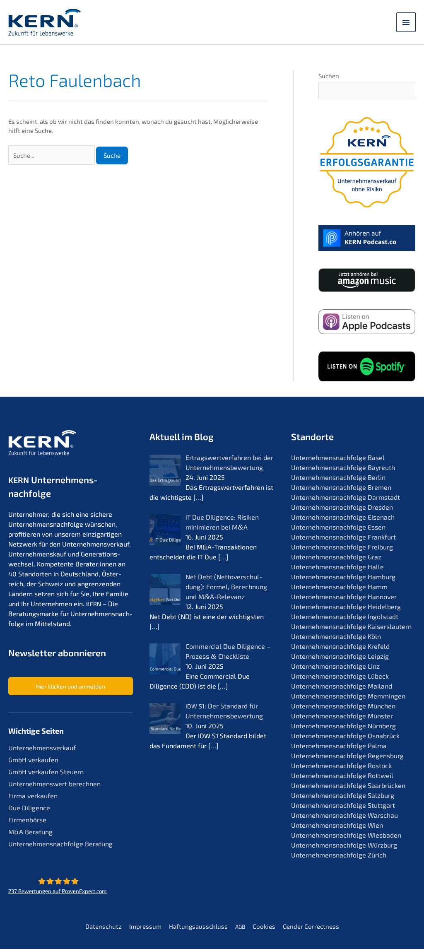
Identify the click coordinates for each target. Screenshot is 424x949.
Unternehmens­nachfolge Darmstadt (345, 497)
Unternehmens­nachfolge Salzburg (342, 795)
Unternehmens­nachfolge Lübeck (340, 676)
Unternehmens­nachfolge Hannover (344, 596)
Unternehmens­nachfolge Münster (342, 716)
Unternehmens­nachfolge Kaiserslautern (351, 626)
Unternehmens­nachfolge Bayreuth (343, 467)
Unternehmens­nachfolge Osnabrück (345, 735)
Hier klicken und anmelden (70, 686)
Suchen (328, 75)
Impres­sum (145, 926)
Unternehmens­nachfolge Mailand (341, 686)
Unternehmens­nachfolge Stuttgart (343, 805)
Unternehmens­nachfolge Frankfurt (343, 537)
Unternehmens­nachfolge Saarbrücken (348, 785)
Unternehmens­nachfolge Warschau (344, 815)
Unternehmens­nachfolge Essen (338, 527)
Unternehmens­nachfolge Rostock (341, 765)
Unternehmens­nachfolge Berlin (338, 477)
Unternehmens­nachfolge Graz (336, 557)
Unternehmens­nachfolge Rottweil (342, 775)
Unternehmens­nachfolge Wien (337, 825)
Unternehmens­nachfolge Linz (335, 666)
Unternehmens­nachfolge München (343, 706)
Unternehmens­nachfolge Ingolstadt (344, 616)
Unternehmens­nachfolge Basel (338, 457)
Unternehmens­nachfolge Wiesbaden (346, 835)
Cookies (264, 926)
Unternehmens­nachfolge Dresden (342, 507)
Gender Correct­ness (311, 926)
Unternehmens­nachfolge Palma (339, 745)
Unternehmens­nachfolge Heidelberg (346, 606)
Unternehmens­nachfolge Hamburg (343, 576)
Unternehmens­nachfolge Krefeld (340, 646)
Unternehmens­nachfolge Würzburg (344, 845)
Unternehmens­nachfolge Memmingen (348, 696)
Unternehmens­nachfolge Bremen (341, 487)
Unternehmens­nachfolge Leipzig (340, 656)
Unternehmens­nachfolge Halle (337, 567)
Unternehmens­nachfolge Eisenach (343, 517)
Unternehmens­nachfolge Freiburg (342, 547)
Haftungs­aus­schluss (198, 926)
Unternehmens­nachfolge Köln (336, 636)
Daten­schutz (103, 926)
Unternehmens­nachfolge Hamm (339, 586)
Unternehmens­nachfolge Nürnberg (343, 726)
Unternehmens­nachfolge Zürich (338, 855)
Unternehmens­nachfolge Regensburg (347, 755)
